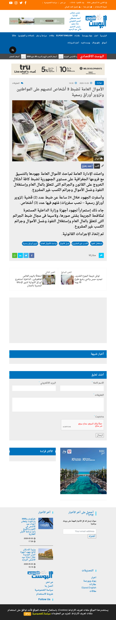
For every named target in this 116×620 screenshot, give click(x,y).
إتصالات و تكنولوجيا (26, 36)
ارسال (100, 435)
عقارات (77, 36)
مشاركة (92, 255)
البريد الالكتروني (47, 383)
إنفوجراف (96, 43)
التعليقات (16, 83)
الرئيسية (103, 36)
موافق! (27, 613)
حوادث (99, 83)
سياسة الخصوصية (50, 2)
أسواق (104, 43)
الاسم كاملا (98, 383)
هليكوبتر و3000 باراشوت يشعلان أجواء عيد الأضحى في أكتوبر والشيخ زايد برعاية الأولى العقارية (28, 527)
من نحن (62, 2)
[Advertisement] (58, 320)
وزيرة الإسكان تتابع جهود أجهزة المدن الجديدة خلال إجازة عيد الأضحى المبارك (28, 554)
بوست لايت (85, 43)
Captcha (99, 417)
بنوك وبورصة (87, 36)
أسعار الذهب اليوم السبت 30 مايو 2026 (51, 56)
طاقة (14, 36)
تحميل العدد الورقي (71, 7)
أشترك (92, 536)
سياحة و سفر (41, 36)
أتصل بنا (49, 586)
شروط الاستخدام (101, 7)
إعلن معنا (86, 7)
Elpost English (64, 36)
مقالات (51, 36)
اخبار (96, 36)
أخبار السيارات (73, 43)
